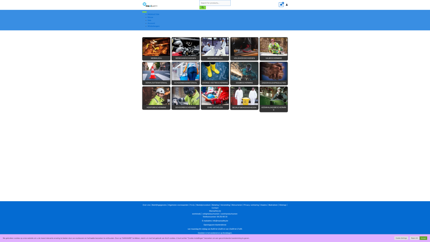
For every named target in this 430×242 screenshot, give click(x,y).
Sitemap (282, 205)
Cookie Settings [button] (401, 238)
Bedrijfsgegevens (159, 205)
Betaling (215, 205)
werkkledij (196, 214)
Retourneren (237, 205)
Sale (149, 20)
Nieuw (150, 17)
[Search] (202, 7)
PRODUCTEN (153, 14)
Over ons (146, 205)
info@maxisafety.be (220, 221)
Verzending (225, 205)
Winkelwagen (154, 26)
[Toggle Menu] (144, 12)
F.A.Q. (192, 205)
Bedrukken (273, 205)
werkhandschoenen (229, 214)
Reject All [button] (414, 238)
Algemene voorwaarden (178, 205)
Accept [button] (423, 238)
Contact (215, 208)
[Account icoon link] (287, 5)
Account (151, 23)
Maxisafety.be (215, 211)
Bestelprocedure (203, 205)
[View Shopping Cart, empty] (281, 4)
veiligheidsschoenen (210, 214)
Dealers (264, 205)
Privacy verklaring (251, 205)
